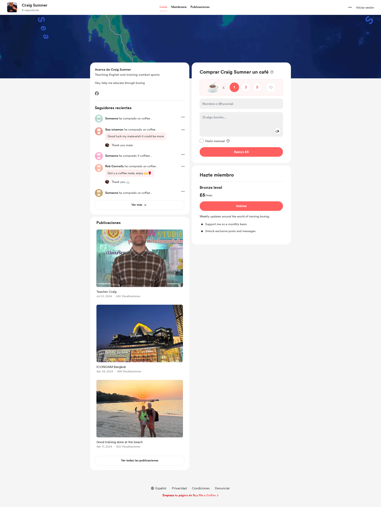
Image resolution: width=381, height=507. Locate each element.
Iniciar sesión (365, 7)
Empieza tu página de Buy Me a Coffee (189, 495)
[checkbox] (212, 140)
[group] (241, 209)
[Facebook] (97, 93)
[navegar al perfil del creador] (12, 7)
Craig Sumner (34, 5)
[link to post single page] (140, 264)
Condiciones (201, 488)
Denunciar (222, 488)
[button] (163, 7)
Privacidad (179, 488)
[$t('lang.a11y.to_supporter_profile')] (107, 145)
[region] (241, 112)
